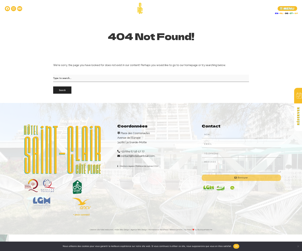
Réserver (298, 116)
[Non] (298, 246)
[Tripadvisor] (19, 8)
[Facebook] (7, 8)
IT (291, 13)
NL (282, 13)
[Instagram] (13, 8)
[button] (287, 8)
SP (296, 13)
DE (286, 13)
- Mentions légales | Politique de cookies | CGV (138, 166)
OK (236, 246)
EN (277, 13)
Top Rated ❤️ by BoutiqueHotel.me (198, 230)
